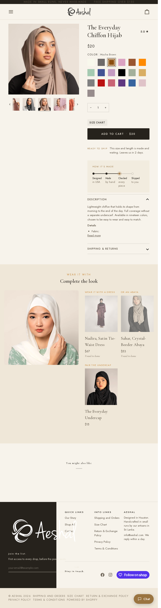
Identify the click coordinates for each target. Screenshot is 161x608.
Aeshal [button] (129, 512)
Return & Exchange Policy (107, 596)
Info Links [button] (103, 512)
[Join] (75, 567)
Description (97, 199)
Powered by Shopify (82, 600)
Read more (94, 235)
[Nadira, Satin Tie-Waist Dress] (101, 314)
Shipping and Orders (106, 518)
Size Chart (97, 122)
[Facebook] (102, 575)
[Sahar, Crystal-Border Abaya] (137, 314)
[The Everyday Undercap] (101, 386)
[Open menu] (14, 12)
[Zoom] (16, 86)
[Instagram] (110, 575)
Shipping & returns (102, 249)
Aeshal (17, 596)
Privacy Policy (102, 542)
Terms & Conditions (106, 548)
